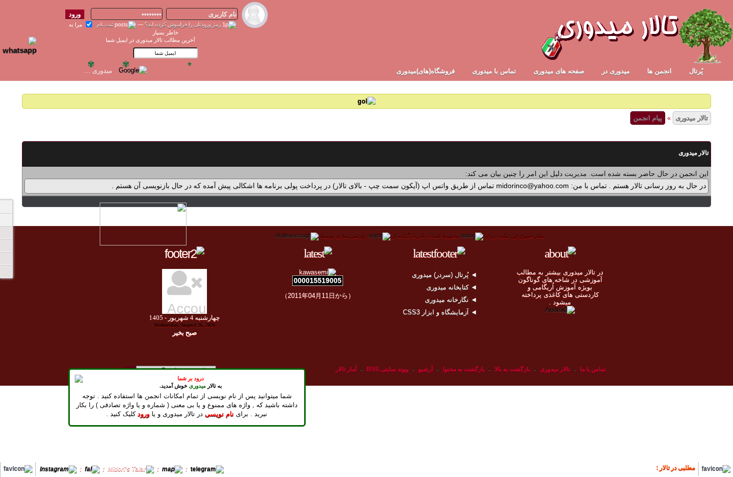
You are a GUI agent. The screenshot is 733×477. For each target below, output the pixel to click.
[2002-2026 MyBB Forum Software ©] (379, 236)
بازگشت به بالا (512, 369)
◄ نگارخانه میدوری (452, 299)
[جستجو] (6, 271)
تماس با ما (593, 369)
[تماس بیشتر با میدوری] (6, 245)
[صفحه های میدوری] (6, 220)
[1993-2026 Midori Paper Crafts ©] (472, 236)
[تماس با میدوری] (6, 258)
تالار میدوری (692, 118)
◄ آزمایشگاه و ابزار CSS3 (441, 312)
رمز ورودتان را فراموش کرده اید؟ (183, 24)
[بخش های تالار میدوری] (6, 232)
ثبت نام (105, 24)
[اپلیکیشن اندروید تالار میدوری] (560, 309)
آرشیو (425, 369)
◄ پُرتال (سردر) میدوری (445, 274)
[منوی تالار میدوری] (6, 207)
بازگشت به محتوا (463, 369)
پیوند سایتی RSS (387, 369)
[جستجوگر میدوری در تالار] (156, 69)
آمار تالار (346, 369)
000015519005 (318, 280)
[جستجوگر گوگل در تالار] (133, 69)
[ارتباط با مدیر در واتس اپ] (24, 41)
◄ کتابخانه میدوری (452, 287)
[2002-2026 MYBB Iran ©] (297, 236)
